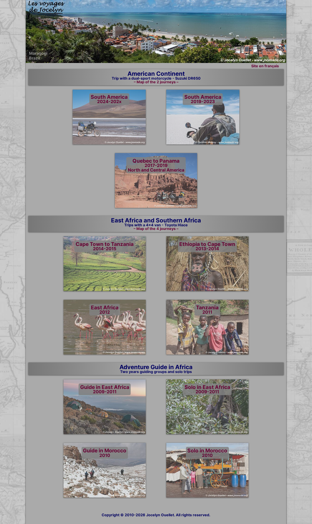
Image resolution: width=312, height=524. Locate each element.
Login (38, 66)
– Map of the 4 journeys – (156, 228)
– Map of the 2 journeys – (156, 82)
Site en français (265, 66)
